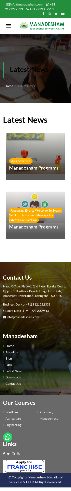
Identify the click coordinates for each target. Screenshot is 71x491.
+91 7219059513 (41, 9)
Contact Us (13, 383)
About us (12, 352)
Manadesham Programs (33, 168)
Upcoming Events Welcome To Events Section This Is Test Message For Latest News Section (35, 215)
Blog (9, 358)
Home (9, 86)
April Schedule (20, 161)
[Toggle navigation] (8, 25)
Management (49, 418)
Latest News (14, 371)
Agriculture (13, 418)
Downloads (13, 377)
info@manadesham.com (26, 4)
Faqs (9, 364)
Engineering (13, 425)
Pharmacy (46, 412)
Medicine (12, 412)
